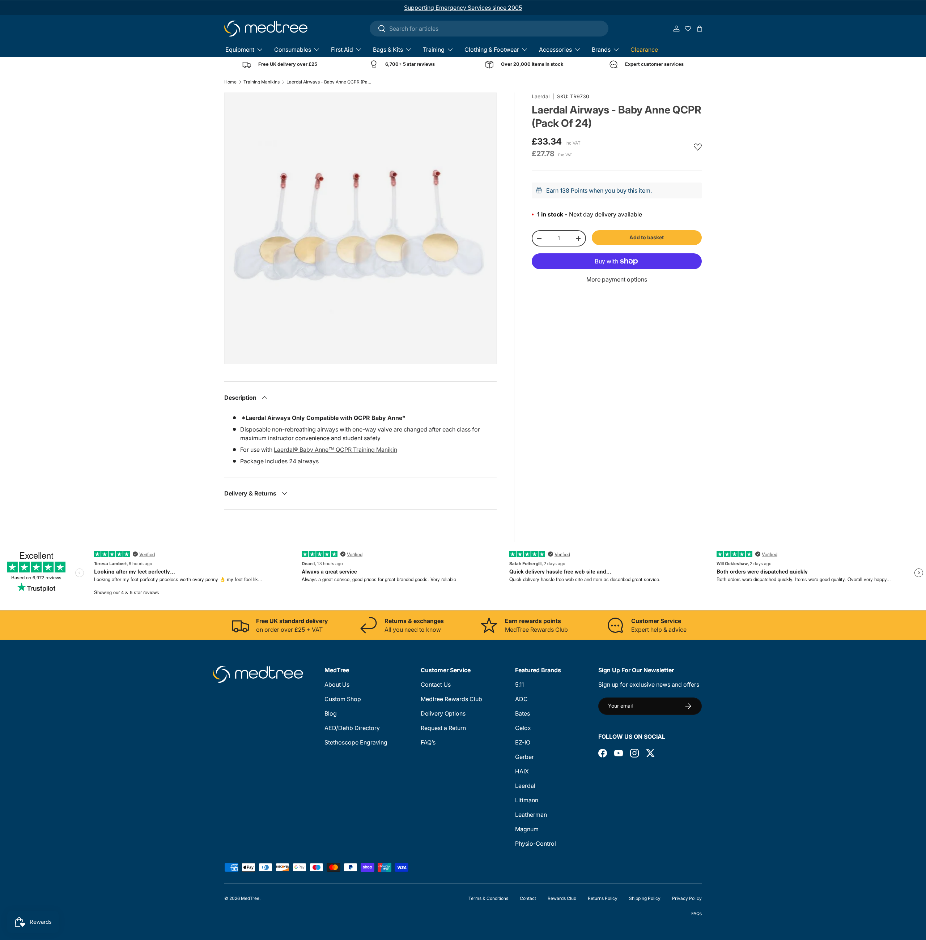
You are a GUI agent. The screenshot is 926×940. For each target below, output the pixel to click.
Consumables (292, 49)
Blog (330, 713)
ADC (521, 699)
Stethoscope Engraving (355, 742)
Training (434, 49)
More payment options (616, 279)
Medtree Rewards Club (451, 699)
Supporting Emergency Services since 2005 (463, 7)
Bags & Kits (388, 49)
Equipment (239, 49)
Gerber (524, 756)
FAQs (696, 913)
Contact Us (436, 684)
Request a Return (443, 727)
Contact (528, 898)
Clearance (644, 49)
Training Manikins (261, 82)
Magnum (527, 829)
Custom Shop (342, 699)
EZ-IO (522, 742)
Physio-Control (535, 843)
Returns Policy (602, 898)
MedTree (250, 898)
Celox (523, 727)
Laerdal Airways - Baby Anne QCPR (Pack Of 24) (329, 82)
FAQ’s (428, 742)
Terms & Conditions (488, 898)
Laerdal (540, 96)
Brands (601, 49)
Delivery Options (443, 713)
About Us (336, 684)
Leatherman (531, 814)
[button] (699, 28)
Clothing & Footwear (491, 49)
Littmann (526, 800)
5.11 (519, 684)
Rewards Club (562, 898)
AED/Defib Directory (352, 727)
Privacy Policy (687, 898)
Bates (522, 713)
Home (230, 82)
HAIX (522, 771)
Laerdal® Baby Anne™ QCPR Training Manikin (335, 449)
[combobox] (489, 29)
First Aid (342, 49)
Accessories (555, 49)
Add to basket (646, 237)
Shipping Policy (644, 898)
